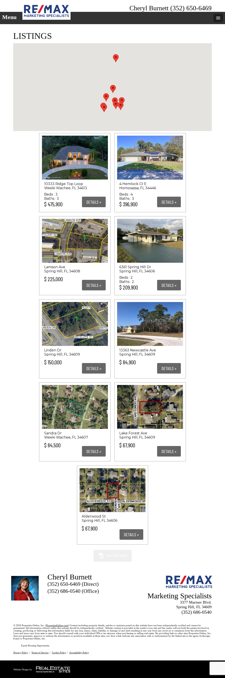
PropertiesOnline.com (57, 625)
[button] (113, 89)
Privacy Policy (20, 652)
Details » (93, 202)
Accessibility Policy (79, 652)
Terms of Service (40, 652)
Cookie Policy (59, 652)
